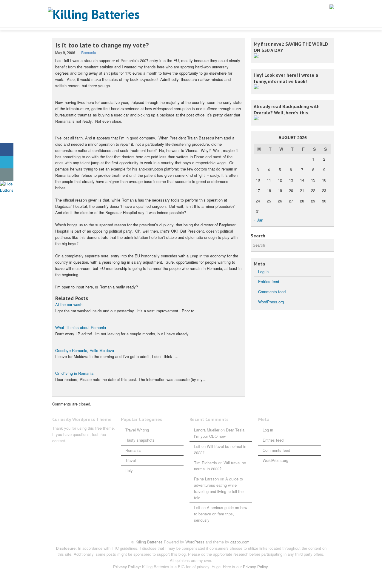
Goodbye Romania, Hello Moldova (84, 350)
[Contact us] (6, 174)
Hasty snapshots (140, 440)
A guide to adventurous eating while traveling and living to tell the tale (219, 488)
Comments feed (272, 291)
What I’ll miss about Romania (80, 327)
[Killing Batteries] (107, 14)
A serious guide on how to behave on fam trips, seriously (220, 514)
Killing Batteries (148, 542)
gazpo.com (239, 542)
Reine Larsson (206, 479)
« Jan (258, 220)
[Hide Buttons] (7, 190)
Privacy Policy (255, 566)
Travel (130, 460)
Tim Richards (205, 463)
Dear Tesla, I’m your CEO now (220, 433)
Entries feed (268, 281)
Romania (88, 52)
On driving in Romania (74, 373)
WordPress (194, 542)
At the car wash (68, 304)
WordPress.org (271, 302)
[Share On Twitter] (6, 162)
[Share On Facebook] (6, 149)
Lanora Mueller (206, 430)
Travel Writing (137, 430)
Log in (263, 271)
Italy (129, 470)
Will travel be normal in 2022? (220, 466)
